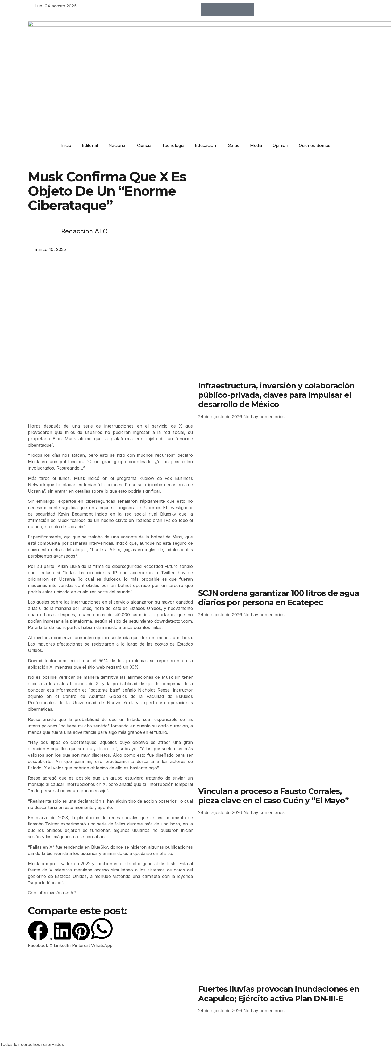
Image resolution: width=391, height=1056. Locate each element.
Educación (206, 145)
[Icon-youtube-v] (247, 9)
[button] (38, 934)
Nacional (117, 145)
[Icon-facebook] (207, 9)
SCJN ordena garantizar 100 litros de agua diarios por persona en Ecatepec (278, 597)
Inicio (66, 145)
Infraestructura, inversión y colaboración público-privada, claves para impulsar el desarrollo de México (276, 395)
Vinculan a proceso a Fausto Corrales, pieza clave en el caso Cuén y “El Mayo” (273, 795)
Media (256, 145)
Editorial (90, 145)
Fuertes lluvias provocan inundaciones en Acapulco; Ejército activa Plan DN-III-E (278, 993)
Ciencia (144, 145)
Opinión (280, 145)
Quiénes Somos (314, 145)
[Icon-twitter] (220, 9)
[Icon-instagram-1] (234, 9)
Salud (233, 145)
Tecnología (173, 145)
